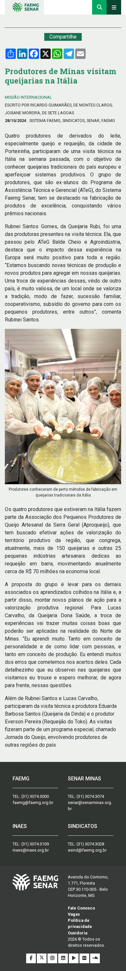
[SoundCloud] (95, 958)
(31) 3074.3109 (35, 844)
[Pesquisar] (99, 7)
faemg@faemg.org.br (33, 802)
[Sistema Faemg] (35, 881)
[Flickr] (84, 958)
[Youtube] (74, 958)
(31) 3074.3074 (90, 796)
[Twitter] (42, 958)
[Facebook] (31, 958)
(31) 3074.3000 (35, 796)
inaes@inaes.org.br (31, 850)
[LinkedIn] (63, 958)
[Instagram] (52, 958)
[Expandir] (114, 7)
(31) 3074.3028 (90, 844)
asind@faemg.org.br (87, 850)
